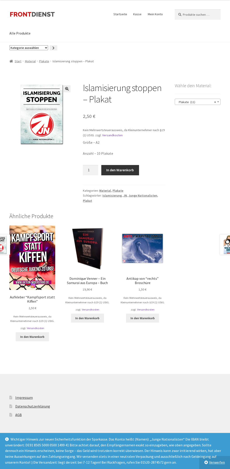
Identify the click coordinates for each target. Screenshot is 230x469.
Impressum (24, 397)
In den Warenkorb (120, 170)
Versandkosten (112, 135)
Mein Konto (155, 14)
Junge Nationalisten (142, 195)
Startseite (120, 14)
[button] (67, 88)
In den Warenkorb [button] (32, 337)
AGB (18, 415)
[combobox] (198, 102)
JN (125, 195)
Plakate (44, 61)
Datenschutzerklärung (32, 406)
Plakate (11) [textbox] (196, 102)
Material (30, 61)
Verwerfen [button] (217, 462)
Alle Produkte (20, 33)
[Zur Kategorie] (53, 47)
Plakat (87, 201)
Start (18, 61)
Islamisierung (112, 195)
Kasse (137, 14)
